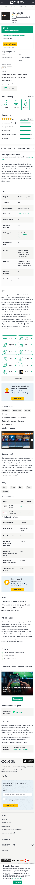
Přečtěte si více (17, 878)
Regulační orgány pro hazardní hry (11, 829)
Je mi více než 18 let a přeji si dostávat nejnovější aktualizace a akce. (15, 800)
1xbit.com (14, 20)
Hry (14, 149)
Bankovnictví (21, 149)
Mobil (28, 149)
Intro (5, 149)
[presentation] (32, 440)
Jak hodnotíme (5, 826)
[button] (17, 378)
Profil (9, 149)
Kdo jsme (4, 819)
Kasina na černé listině (8, 833)
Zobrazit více (17, 699)
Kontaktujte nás (6, 823)
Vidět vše (31, 96)
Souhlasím (17, 882)
